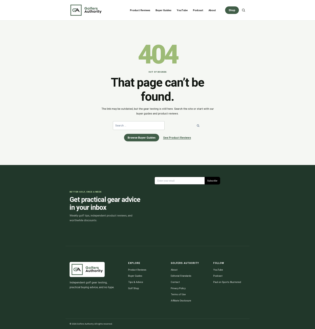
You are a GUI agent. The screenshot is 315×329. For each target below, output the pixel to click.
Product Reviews (140, 10)
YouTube (182, 10)
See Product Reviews (177, 137)
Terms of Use (178, 294)
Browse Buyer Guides (142, 137)
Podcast (198, 10)
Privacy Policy (178, 288)
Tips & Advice (135, 282)
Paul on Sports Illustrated (227, 282)
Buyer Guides (163, 10)
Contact (175, 282)
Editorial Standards (181, 275)
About (212, 10)
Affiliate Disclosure (181, 300)
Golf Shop (133, 288)
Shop (232, 10)
